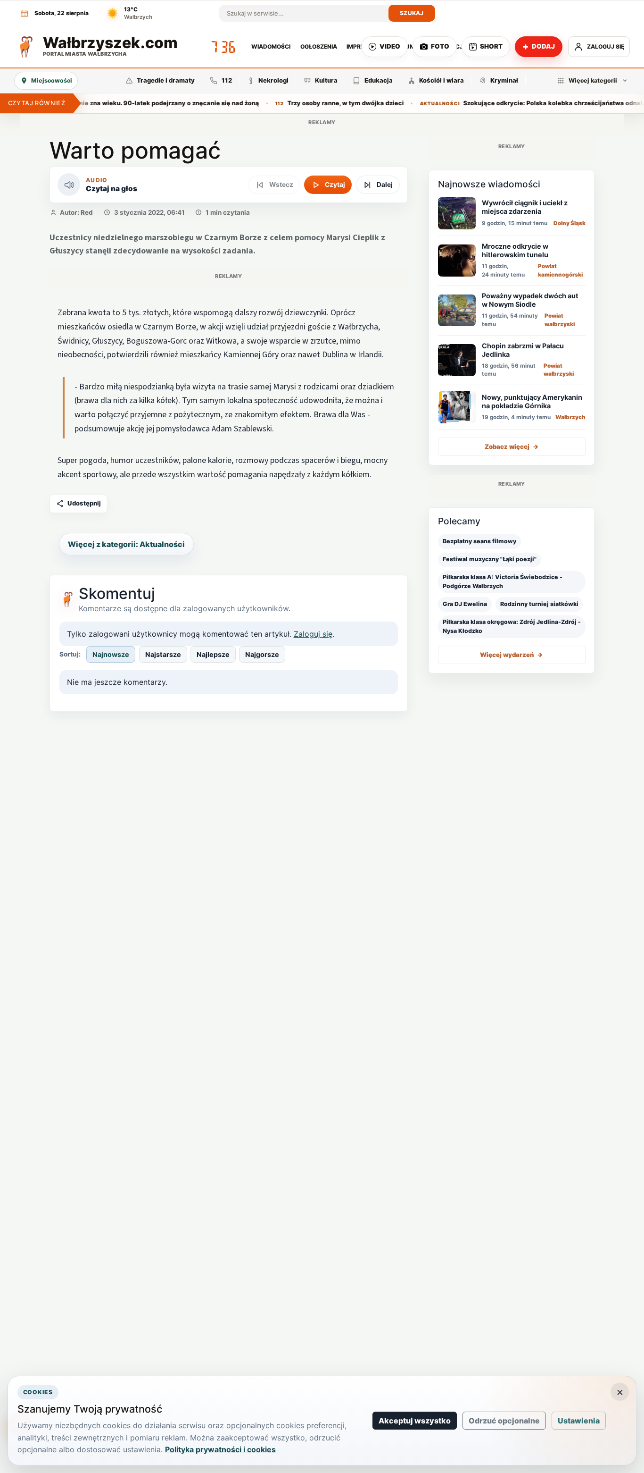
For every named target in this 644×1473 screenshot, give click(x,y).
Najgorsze (262, 654)
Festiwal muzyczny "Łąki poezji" (490, 559)
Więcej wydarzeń (511, 654)
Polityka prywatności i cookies (220, 1449)
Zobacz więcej (512, 446)
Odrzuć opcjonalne (504, 1420)
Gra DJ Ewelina (465, 603)
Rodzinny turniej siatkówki (539, 603)
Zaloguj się (313, 634)
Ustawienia (579, 1420)
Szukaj (412, 13)
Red (87, 212)
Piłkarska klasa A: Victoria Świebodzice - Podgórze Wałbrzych (502, 581)
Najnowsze (110, 654)
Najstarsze (163, 654)
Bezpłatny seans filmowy (479, 541)
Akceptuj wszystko (415, 1420)
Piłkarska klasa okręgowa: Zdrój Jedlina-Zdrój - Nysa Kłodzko (512, 626)
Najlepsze (213, 654)
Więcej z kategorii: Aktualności (126, 544)
